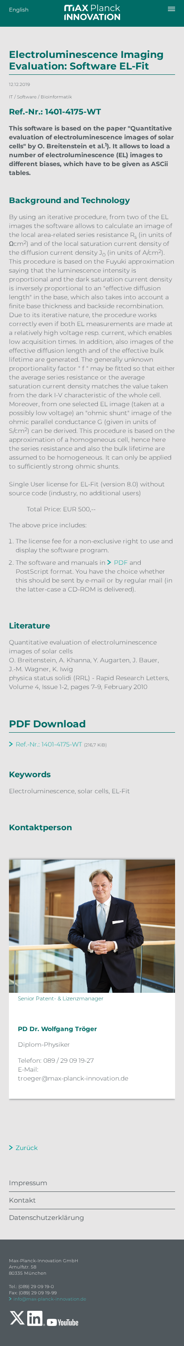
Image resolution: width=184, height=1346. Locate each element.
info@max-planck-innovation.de (49, 1299)
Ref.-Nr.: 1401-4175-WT (49, 744)
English (19, 9)
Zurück (27, 1148)
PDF (121, 563)
